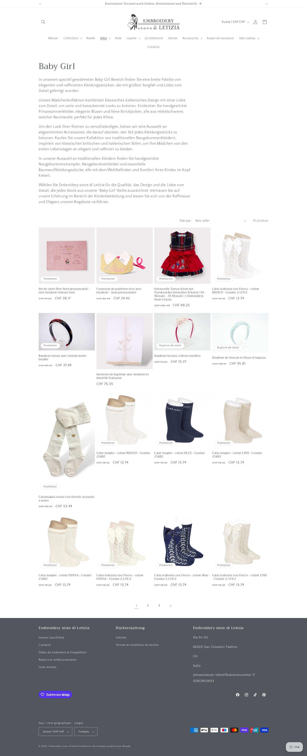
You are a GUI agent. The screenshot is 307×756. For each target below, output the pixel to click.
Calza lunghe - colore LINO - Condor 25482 (237, 454)
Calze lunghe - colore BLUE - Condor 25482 (179, 454)
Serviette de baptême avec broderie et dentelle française (122, 376)
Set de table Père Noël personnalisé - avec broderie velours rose (64, 290)
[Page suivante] (170, 605)
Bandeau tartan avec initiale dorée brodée (62, 357)
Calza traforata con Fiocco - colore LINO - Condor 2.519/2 (239, 577)
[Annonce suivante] (266, 4)
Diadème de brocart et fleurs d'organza (239, 358)
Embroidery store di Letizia (64, 746)
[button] (43, 22)
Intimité (121, 637)
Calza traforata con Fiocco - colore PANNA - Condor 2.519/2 (119, 577)
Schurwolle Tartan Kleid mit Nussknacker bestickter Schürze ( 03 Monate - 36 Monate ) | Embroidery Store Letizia (179, 294)
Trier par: (185, 220)
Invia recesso (48, 667)
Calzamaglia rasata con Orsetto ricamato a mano (66, 498)
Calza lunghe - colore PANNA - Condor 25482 (65, 577)
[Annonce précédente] (40, 4)
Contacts (45, 645)
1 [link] (136, 606)
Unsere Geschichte (51, 637)
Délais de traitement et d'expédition (63, 652)
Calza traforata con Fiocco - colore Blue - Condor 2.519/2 (182, 577)
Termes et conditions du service (137, 645)
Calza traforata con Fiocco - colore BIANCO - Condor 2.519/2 (235, 290)
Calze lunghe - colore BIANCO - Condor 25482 (123, 454)
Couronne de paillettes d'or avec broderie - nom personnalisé (118, 290)
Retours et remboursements (57, 660)
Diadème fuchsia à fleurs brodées (177, 356)
